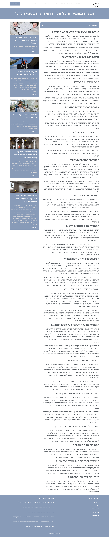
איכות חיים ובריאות (66, 4)
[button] (42, 25)
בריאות (56, 4)
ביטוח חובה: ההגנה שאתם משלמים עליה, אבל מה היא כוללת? (26, 40)
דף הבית (77, 4)
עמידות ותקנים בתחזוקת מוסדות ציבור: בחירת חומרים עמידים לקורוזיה (25, 155)
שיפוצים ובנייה (45, 4)
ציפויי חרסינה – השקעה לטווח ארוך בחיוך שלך (40, 512)
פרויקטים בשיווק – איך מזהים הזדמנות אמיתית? (40, 527)
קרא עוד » (34, 51)
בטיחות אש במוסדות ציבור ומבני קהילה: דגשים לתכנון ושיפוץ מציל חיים (26, 199)
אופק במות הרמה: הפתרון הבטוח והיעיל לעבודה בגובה (38, 507)
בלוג (35, 4)
